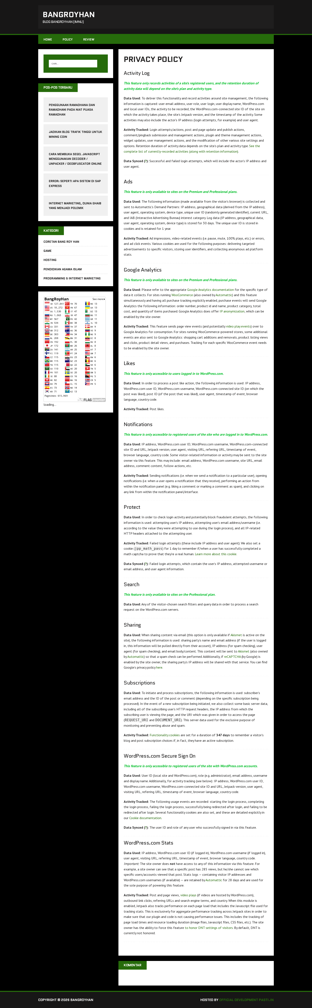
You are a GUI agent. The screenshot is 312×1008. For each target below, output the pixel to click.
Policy (68, 39)
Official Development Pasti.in (246, 999)
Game (48, 251)
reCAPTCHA (232, 656)
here (159, 667)
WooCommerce (182, 295)
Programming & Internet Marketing (72, 278)
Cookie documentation (145, 818)
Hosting (50, 260)
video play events (238, 326)
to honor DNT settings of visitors (209, 928)
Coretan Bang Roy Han (61, 242)
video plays (188, 895)
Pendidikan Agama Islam (63, 269)
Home (48, 39)
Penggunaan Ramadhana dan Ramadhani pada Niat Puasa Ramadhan (72, 110)
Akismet (236, 635)
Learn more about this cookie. (216, 554)
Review (88, 39)
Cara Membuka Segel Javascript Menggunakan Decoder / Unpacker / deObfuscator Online (75, 159)
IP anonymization (232, 311)
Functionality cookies (165, 735)
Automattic (224, 295)
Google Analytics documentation (210, 289)
